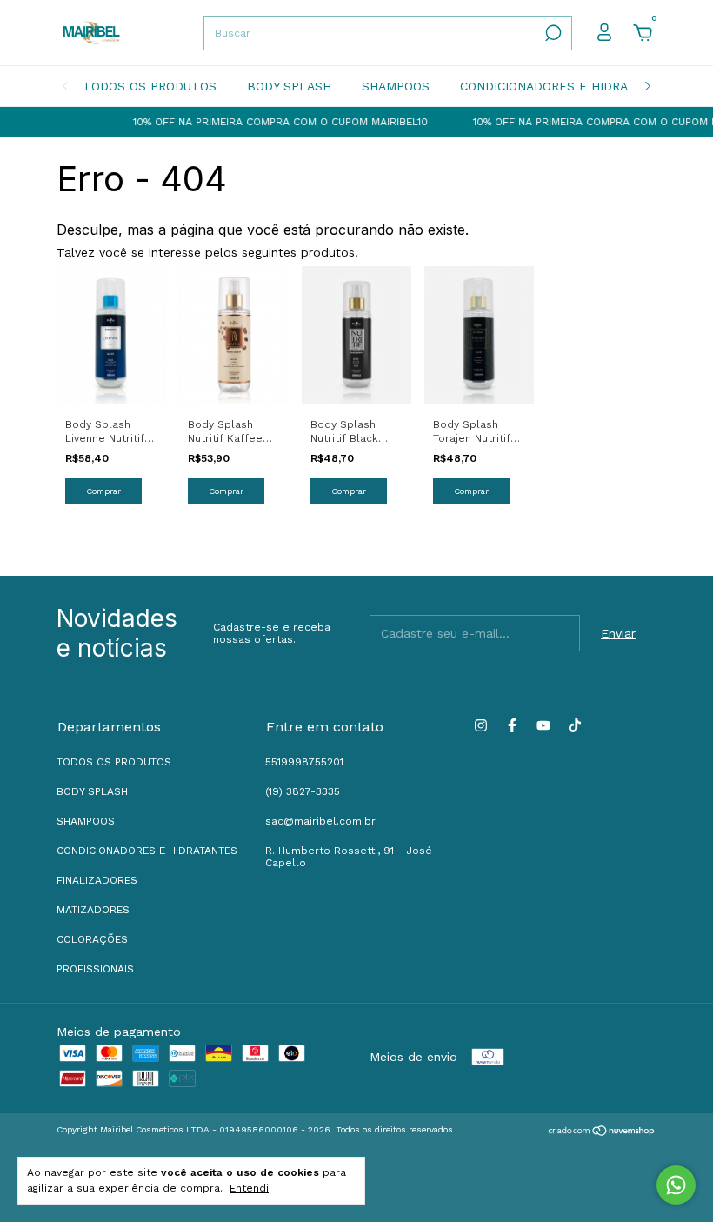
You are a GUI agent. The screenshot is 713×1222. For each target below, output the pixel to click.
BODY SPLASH (289, 86)
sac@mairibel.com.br (320, 821)
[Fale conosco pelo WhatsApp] (676, 1185)
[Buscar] (552, 33)
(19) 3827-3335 (302, 791)
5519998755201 (304, 762)
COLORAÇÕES (92, 939)
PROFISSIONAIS (95, 969)
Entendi (249, 1188)
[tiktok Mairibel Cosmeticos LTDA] (575, 725)
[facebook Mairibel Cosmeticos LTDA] (512, 725)
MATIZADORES (93, 910)
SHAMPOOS (396, 86)
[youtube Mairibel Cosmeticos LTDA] (543, 725)
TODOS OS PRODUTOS (150, 86)
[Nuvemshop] (602, 1132)
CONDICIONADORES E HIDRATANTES (568, 86)
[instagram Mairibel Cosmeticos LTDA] (481, 725)
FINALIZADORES (97, 880)
